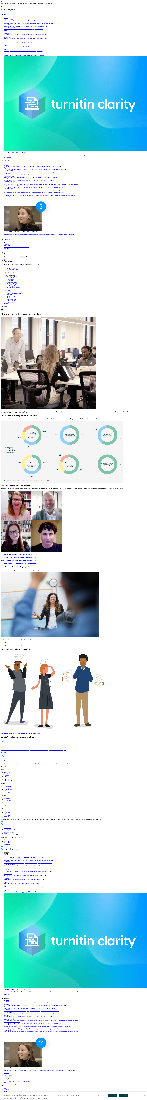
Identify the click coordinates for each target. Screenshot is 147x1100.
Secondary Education (9, 788)
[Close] (144, 1095)
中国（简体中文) (11, 300)
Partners (6, 790)
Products (6, 30)
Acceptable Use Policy (9, 829)
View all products (8, 780)
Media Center (7, 812)
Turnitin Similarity (8, 778)
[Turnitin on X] (5, 840)
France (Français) (11, 279)
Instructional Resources (9, 801)
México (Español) (11, 273)
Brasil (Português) (11, 271)
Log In (5, 306)
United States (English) (12, 268)
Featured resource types (9, 181)
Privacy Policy (56, 1097)
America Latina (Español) (13, 269)
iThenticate (6, 779)
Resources (6, 160)
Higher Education (8, 786)
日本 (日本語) (10, 294)
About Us (6, 808)
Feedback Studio (8, 772)
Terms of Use (7, 830)
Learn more (3, 4)
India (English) (10, 291)
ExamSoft (6, 776)
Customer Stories (8, 239)
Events (5, 802)
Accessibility (7, 815)
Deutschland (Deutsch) (12, 276)
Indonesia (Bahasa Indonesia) (14, 293)
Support (6, 303)
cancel (26, 256)
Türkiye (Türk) (10, 286)
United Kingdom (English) (13, 287)
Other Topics (7, 792)
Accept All (123, 1095)
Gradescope (6, 775)
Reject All (113, 1095)
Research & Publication (9, 789)
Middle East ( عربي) (12, 282)
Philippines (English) (12, 299)
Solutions (6, 14)
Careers (5, 811)
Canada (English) (11, 272)
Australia (9, 290)
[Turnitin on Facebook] (7, 841)
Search (22, 256)
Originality (6, 773)
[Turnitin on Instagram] (7, 844)
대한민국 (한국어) (11, 296)
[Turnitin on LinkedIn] (6, 842)
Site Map (6, 833)
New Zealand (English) (12, 297)
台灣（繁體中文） (12, 302)
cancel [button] (1, 6)
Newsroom (6, 240)
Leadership (6, 809)
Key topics (6, 163)
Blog (5, 799)
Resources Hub (7, 798)
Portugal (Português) (12, 285)
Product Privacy (7, 816)
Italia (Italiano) (10, 280)
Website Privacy (7, 828)
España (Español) (11, 278)
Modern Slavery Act (8, 832)
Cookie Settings (101, 1095)
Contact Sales (7, 305)
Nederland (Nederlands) (12, 283)
